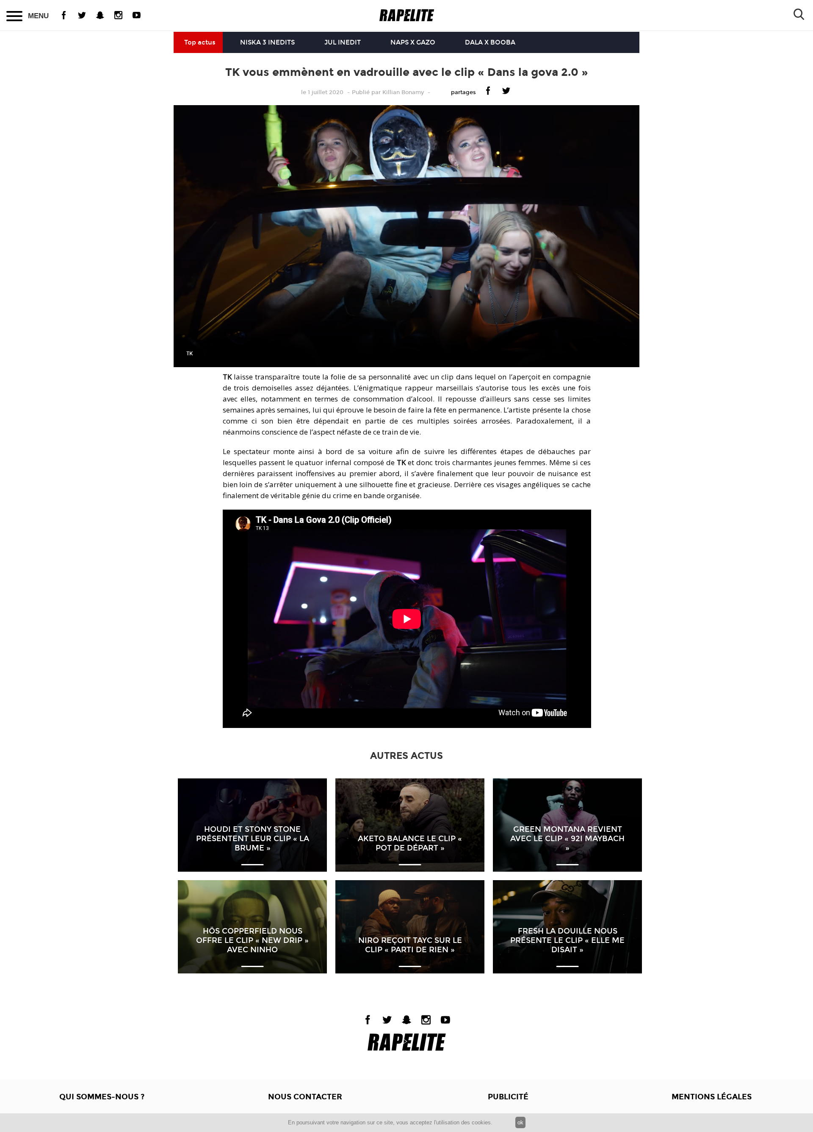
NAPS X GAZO (412, 42)
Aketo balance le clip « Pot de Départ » (410, 843)
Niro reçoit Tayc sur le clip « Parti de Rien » (410, 945)
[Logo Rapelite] (406, 15)
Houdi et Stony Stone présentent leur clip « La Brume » (252, 839)
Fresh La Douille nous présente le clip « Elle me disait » (567, 940)
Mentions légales (712, 1096)
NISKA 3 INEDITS (267, 42)
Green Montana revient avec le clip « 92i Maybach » (567, 839)
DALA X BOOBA (490, 42)
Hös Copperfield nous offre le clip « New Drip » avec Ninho (252, 940)
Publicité (508, 1096)
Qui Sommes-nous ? (101, 1096)
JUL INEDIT (342, 42)
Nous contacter (305, 1096)
